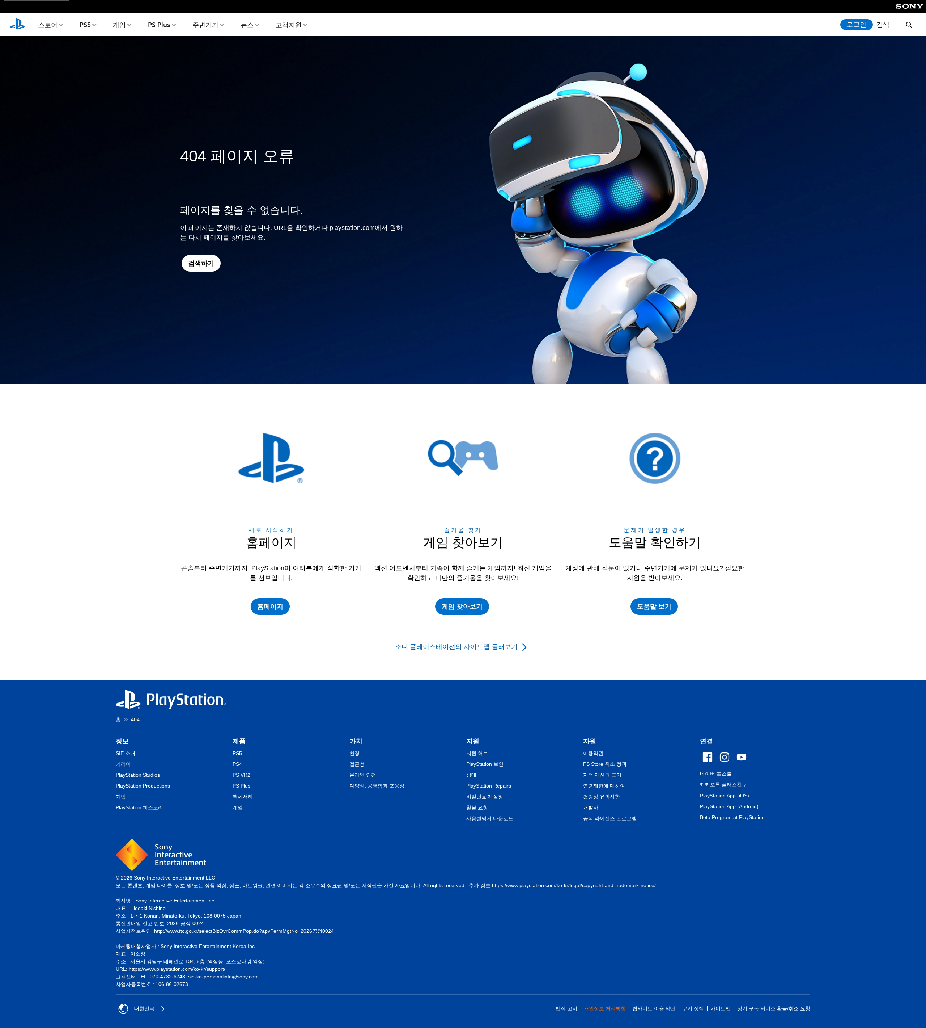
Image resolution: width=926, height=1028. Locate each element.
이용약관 (593, 753)
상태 (471, 775)
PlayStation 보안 (485, 764)
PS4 (237, 764)
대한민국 (144, 1008)
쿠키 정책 (693, 1008)
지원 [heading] (472, 741)
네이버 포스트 (716, 774)
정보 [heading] (122, 741)
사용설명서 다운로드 (489, 818)
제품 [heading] (239, 741)
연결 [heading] (706, 741)
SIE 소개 (125, 753)
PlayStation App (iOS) (724, 795)
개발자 (590, 807)
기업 (121, 797)
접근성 (357, 764)
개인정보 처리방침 (605, 1008)
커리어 (123, 764)
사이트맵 (720, 1008)
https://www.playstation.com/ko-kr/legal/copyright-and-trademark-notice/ (574, 885)
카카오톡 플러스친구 (723, 785)
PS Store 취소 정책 (604, 764)
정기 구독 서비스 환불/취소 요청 (773, 1008)
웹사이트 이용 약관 (654, 1008)
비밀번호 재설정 (484, 797)
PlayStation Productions (143, 786)
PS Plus (159, 25)
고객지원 (289, 25)
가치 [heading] (355, 741)
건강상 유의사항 (601, 797)
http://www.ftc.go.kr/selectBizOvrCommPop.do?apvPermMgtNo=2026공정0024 (244, 931)
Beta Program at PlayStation (732, 817)
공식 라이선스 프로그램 (610, 818)
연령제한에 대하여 (604, 786)
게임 (119, 25)
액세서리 (243, 797)
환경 (354, 753)
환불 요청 (477, 807)
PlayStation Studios (138, 775)
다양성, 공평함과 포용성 (376, 786)
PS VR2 (241, 775)
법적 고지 (566, 1008)
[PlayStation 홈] (17, 24)
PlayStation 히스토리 (139, 807)
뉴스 (247, 25)
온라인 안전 (362, 775)
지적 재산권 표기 (602, 775)
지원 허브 (477, 753)
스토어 (48, 25)
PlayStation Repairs (488, 786)
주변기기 (205, 25)
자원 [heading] (589, 741)
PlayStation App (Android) (729, 806)
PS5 (85, 25)
